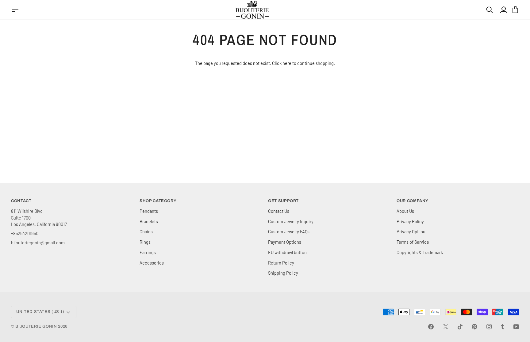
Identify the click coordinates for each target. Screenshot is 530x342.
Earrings (148, 252)
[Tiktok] (460, 326)
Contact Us (278, 211)
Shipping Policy (283, 273)
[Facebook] (431, 326)
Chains (146, 231)
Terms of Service (413, 242)
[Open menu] (15, 9)
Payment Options (284, 242)
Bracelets (149, 221)
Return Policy (281, 262)
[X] (445, 326)
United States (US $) (40, 312)
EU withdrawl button (287, 252)
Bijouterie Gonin (36, 326)
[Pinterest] (474, 326)
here (286, 63)
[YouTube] (516, 326)
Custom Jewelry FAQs (288, 231)
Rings (145, 242)
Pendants (149, 211)
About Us (405, 211)
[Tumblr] (502, 326)
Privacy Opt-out (412, 231)
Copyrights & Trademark (420, 252)
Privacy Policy (410, 221)
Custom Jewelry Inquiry (290, 221)
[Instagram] (489, 326)
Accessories (152, 262)
